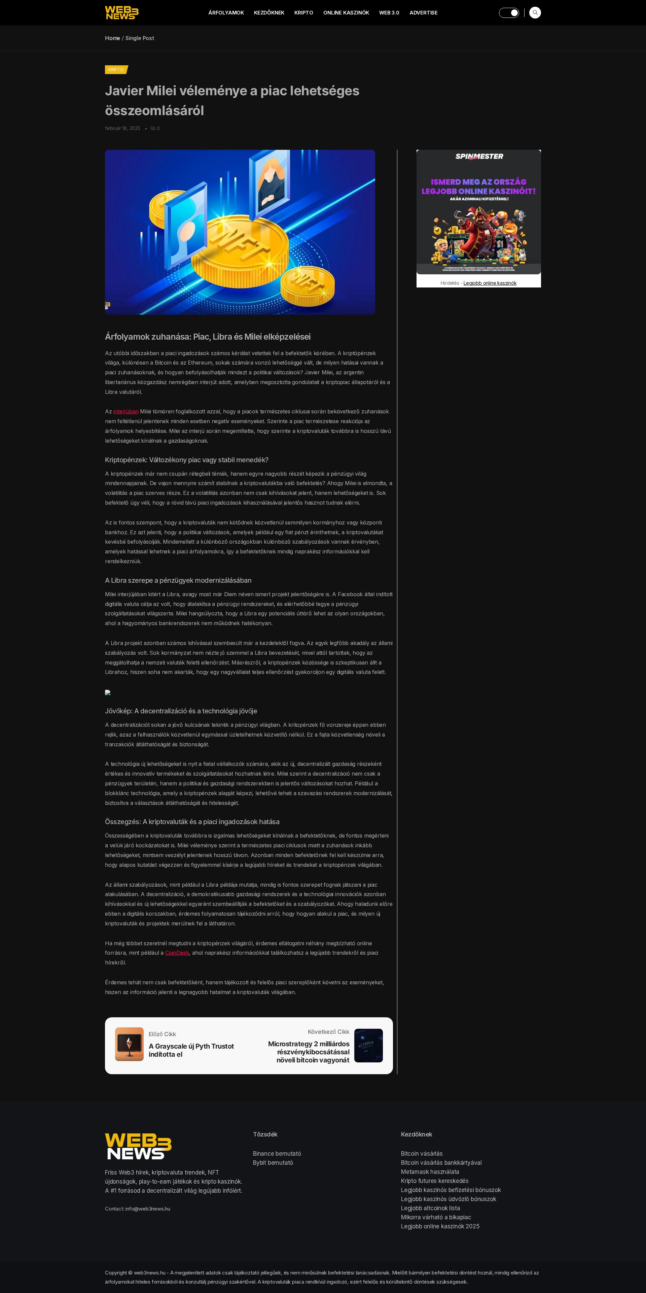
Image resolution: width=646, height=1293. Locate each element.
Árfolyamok (226, 12)
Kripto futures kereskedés (435, 1181)
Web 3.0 (389, 12)
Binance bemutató (277, 1153)
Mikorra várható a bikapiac (436, 1217)
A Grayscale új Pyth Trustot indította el (191, 1050)
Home (112, 38)
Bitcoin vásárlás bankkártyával (441, 1162)
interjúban (125, 411)
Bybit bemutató (273, 1162)
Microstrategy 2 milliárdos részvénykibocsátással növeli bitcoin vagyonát (308, 1052)
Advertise (423, 12)
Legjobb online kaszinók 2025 (440, 1226)
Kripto (303, 12)
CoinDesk (177, 952)
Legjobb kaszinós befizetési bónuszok (451, 1190)
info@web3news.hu (147, 1208)
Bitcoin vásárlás (422, 1153)
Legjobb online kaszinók (490, 283)
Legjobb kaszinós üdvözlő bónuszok (448, 1199)
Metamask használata (430, 1171)
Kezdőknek (269, 12)
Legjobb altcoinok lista (430, 1208)
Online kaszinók (346, 12)
